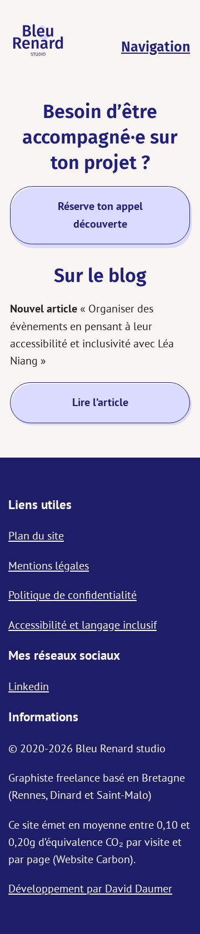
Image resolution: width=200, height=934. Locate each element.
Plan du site (36, 535)
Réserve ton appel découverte (100, 215)
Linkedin (28, 686)
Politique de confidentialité (72, 595)
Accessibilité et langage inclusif (82, 625)
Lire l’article (100, 402)
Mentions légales (48, 565)
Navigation (155, 47)
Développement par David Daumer (90, 888)
